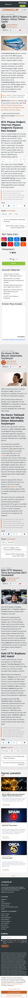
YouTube (10, 244)
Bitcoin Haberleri (5, 919)
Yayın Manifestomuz (6, 903)
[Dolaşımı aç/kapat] (25, 10)
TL (13, 259)
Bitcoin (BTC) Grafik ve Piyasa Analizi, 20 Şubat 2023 (15, 226)
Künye (2, 901)
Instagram (4, 240)
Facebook (17, 240)
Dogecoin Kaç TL (5, 927)
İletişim (3, 908)
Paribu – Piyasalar (5, 914)
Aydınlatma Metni (17, 941)
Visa (16, 214)
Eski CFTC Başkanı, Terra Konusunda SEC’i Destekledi (12, 548)
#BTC (3, 105)
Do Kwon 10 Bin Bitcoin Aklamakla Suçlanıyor (14, 220)
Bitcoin (4, 214)
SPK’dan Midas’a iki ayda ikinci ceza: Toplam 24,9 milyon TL (13, 286)
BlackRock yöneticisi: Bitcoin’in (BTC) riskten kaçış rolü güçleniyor (13, 291)
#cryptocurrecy (7, 107)
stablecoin (14, 487)
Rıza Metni (16, 942)
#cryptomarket (18, 107)
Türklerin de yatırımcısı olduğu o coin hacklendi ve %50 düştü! (13, 96)
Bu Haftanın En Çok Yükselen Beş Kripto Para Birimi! (14, 757)
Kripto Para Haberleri (8, 14)
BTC (11, 214)
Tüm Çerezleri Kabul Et (14, 992)
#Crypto (9, 105)
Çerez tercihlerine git (14, 989)
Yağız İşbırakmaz (13, 24)
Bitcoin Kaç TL (4, 925)
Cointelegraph (10, 210)
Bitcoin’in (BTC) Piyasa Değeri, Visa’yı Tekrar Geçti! (15, 555)
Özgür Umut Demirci (14, 578)
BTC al (14, 263)
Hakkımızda (4, 899)
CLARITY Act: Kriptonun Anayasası (11, 297)
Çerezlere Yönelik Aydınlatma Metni (9, 907)
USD (16, 259)
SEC (3, 542)
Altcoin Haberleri (6, 568)
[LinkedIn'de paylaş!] (9, 206)
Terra (17, 751)
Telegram (17, 244)
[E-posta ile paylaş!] (24, 206)
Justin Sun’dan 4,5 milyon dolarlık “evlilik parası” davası (13, 275)
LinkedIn (10, 240)
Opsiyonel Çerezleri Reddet (14, 995)
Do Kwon (5, 751)
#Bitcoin (14, 101)
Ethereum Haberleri (6, 921)
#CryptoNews (17, 105)
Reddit (23, 244)
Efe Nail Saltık (12, 361)
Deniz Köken (5, 805)
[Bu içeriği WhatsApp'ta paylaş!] (19, 206)
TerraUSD (11, 542)
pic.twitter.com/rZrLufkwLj (10, 110)
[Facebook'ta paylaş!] (14, 206)
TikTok (23, 240)
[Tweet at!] (3, 206)
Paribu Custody (4, 915)
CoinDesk (9, 747)
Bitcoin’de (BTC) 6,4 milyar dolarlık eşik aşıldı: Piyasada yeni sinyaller (14, 280)
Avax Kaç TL (4, 929)
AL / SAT (23, 6)
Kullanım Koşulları (5, 905)
